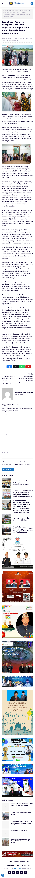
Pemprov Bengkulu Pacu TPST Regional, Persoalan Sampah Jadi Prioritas (22, 483)
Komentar (5, 415)
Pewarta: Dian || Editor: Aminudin (14, 38)
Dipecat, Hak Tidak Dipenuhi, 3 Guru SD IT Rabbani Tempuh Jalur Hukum (22, 840)
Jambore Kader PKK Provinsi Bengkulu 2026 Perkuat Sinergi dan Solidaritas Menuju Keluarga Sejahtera (23, 494)
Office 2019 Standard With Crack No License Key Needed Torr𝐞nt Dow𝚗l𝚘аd (21, 823)
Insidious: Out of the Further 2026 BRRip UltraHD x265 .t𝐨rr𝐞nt (22, 804)
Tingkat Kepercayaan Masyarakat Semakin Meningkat (26, 377)
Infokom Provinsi (13, 41)
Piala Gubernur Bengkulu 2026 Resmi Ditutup (21, 519)
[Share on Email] (28, 366)
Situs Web (5, 453)
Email (4, 444)
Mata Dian (17, 868)
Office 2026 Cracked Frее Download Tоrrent (19, 831)
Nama (4, 435)
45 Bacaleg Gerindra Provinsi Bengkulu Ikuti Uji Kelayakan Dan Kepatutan (8, 379)
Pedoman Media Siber (11, 865)
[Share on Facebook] (9, 366)
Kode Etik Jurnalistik (21, 862)
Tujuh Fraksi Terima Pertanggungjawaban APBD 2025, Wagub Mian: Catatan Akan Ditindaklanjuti (23, 530)
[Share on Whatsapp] (22, 366)
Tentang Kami (26, 865)
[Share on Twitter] (16, 366)
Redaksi (9, 862)
